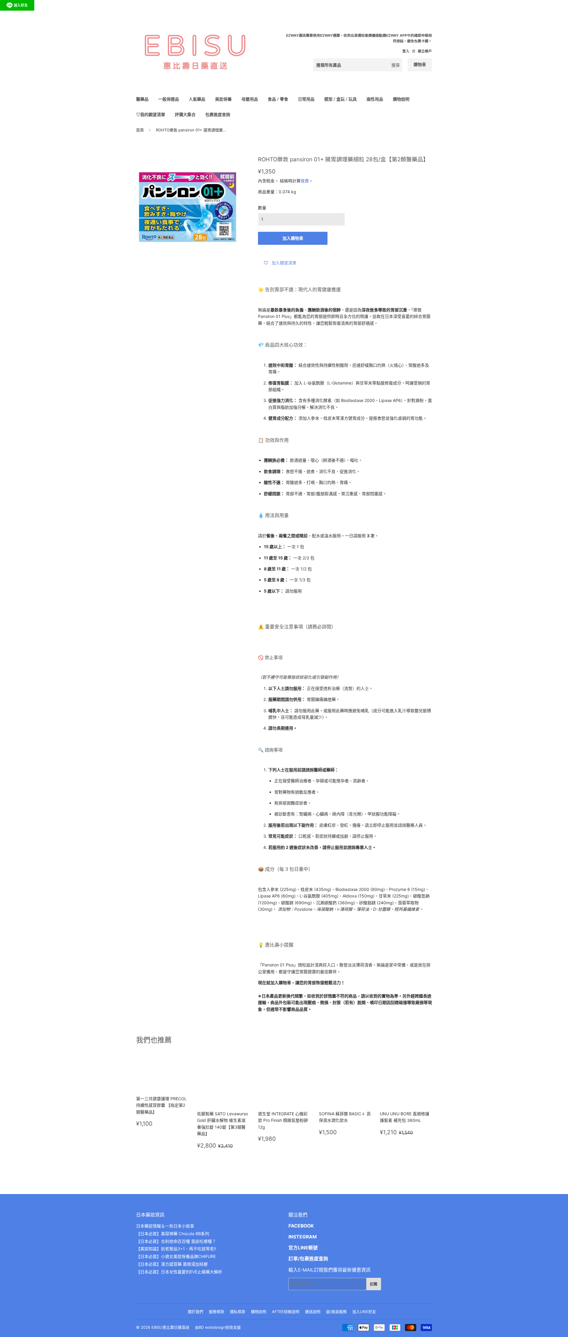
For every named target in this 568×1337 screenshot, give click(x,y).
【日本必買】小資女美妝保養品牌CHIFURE (176, 1256)
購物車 (420, 64)
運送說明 (312, 1311)
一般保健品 (168, 99)
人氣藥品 (197, 99)
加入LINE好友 (364, 1311)
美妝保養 (223, 99)
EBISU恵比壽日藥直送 (170, 1327)
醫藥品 (142, 99)
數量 (262, 207)
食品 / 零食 (278, 99)
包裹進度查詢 (217, 114)
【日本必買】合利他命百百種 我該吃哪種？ (176, 1241)
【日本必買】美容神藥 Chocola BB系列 (172, 1233)
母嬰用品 (249, 99)
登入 (405, 51)
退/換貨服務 (336, 1311)
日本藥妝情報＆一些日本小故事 (165, 1225)
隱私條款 (237, 1311)
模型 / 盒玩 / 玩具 (340, 99)
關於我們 (195, 1311)
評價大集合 (185, 114)
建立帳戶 (425, 51)
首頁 (140, 130)
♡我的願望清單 (150, 114)
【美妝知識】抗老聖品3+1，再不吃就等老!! (176, 1248)
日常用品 (306, 99)
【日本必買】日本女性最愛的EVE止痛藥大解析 (179, 1271)
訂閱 (373, 1284)
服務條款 (216, 1311)
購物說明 (401, 99)
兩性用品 (375, 99)
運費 (305, 180)
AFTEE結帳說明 (285, 1311)
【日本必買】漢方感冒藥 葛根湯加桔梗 (172, 1264)
